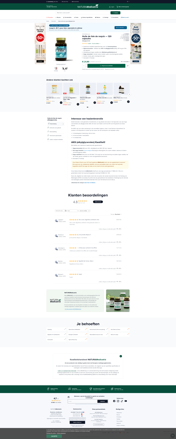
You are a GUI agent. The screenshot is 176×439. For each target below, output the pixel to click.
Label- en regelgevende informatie (67, 371)
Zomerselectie (104, 93)
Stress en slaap (114, 334)
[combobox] (73, 211)
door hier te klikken (89, 183)
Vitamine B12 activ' (85, 98)
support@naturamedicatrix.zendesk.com (77, 418)
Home (47, 21)
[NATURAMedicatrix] (55, 300)
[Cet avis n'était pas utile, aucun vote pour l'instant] (119, 229)
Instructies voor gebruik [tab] (55, 127)
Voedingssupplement (61, 64)
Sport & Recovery (73, 339)
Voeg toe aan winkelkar (107, 65)
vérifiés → (97, 43)
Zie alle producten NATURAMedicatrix (73, 309)
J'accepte (54, 436)
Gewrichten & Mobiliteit (74, 329)
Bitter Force (120, 98)
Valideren (102, 401)
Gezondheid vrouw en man (96, 334)
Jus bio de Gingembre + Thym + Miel (70, 98)
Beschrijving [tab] (53, 124)
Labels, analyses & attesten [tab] (56, 139)
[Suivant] (129, 94)
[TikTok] (122, 401)
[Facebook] (114, 401)
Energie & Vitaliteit (73, 334)
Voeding (50, 329)
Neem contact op (77, 422)
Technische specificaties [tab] (55, 135)
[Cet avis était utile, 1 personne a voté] (117, 255)
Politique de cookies (51, 433)
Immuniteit (53, 21)
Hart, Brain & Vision (115, 329)
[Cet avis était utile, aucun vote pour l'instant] (117, 229)
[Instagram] (118, 401)
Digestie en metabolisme (54, 334)
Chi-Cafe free (53, 98)
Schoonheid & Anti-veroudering (97, 329)
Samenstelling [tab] (53, 131)
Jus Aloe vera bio (104, 98)
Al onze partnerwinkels (98, 424)
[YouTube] (126, 401)
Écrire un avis (98, 201)
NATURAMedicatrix (86, 34)
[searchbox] (59, 211)
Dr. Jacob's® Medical (100, 96)
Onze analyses (88, 150)
